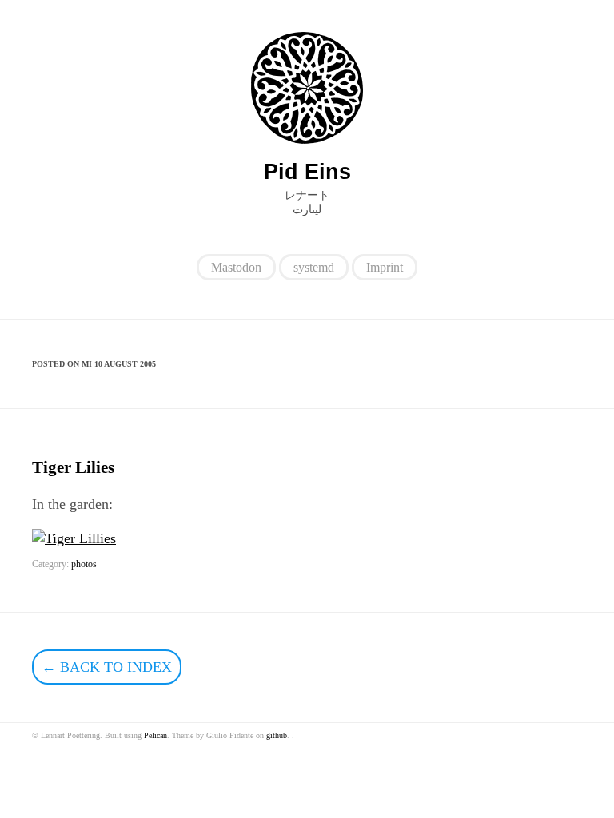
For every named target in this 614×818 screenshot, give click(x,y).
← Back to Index (107, 667)
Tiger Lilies (73, 467)
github (276, 735)
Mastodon (236, 267)
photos (84, 564)
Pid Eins (307, 172)
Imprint (384, 267)
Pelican (155, 735)
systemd (313, 267)
